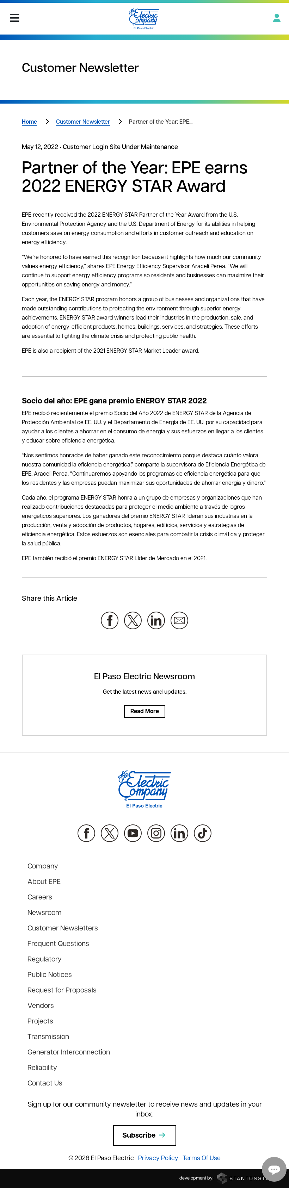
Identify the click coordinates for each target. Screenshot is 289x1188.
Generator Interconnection (68, 1052)
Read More (144, 711)
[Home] (143, 19)
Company (42, 866)
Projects (40, 1021)
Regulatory (44, 959)
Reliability (42, 1068)
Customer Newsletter (83, 122)
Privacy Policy (158, 1159)
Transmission (48, 1037)
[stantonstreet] (248, 1178)
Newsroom (44, 913)
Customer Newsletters (62, 928)
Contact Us (44, 1083)
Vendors (40, 1006)
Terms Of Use (202, 1159)
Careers (39, 897)
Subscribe (138, 1135)
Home (29, 122)
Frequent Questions (58, 944)
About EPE (44, 882)
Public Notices (49, 975)
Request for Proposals (62, 990)
